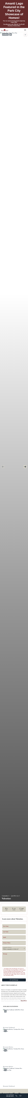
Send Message (14, 980)
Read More (24, 1000)
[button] (25, 466)
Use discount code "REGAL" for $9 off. (14, 24)
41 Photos (5, 34)
